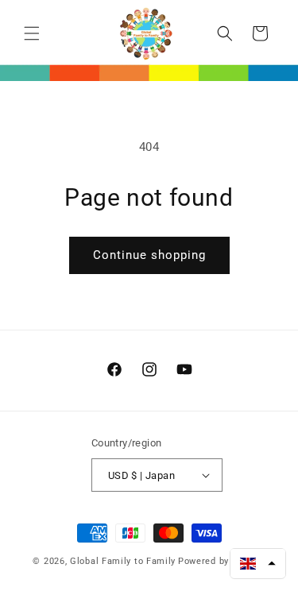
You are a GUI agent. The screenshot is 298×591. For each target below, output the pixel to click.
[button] (31, 33)
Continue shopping (149, 255)
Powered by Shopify (221, 561)
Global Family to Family (123, 561)
